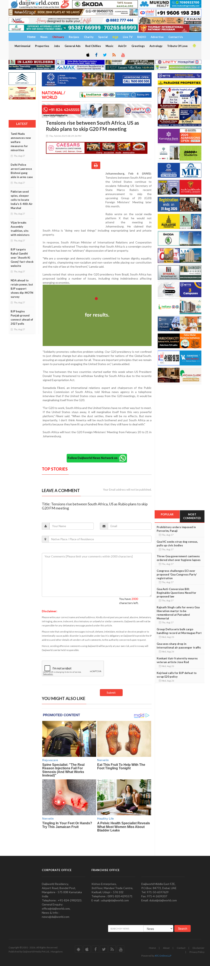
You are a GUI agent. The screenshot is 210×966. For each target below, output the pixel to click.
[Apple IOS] (87, 55)
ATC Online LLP (163, 955)
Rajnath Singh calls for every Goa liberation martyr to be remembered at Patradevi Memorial (178, 613)
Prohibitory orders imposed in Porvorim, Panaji (176, 528)
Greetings (138, 46)
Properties (42, 46)
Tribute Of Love (177, 46)
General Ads (73, 46)
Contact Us (175, 37)
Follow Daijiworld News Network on (93, 458)
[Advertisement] (73, 198)
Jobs (57, 46)
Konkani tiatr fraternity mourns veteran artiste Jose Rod (177, 660)
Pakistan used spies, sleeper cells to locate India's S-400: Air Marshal (22, 200)
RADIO (141, 37)
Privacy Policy (196, 951)
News (44, 37)
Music (109, 46)
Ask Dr (122, 46)
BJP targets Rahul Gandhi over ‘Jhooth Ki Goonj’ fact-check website (22, 257)
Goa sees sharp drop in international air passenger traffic (179, 645)
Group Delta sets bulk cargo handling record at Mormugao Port (179, 631)
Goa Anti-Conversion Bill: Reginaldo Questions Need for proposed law (176, 592)
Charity (89, 37)
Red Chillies (93, 46)
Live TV (127, 37)
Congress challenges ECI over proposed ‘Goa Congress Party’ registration (177, 574)
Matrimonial (22, 46)
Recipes (74, 37)
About (166, 947)
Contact (181, 947)
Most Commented (192, 516)
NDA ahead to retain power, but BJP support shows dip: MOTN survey (22, 288)
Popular (167, 514)
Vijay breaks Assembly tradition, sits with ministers (20, 228)
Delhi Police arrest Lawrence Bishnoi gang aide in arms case (22, 171)
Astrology (156, 46)
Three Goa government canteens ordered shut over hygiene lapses (179, 558)
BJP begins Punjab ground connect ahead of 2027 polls (22, 317)
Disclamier (198, 947)
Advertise (157, 37)
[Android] (194, 46)
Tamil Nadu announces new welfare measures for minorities (21, 142)
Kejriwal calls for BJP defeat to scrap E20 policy (176, 674)
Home (152, 947)
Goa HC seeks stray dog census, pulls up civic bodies (177, 543)
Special (103, 37)
